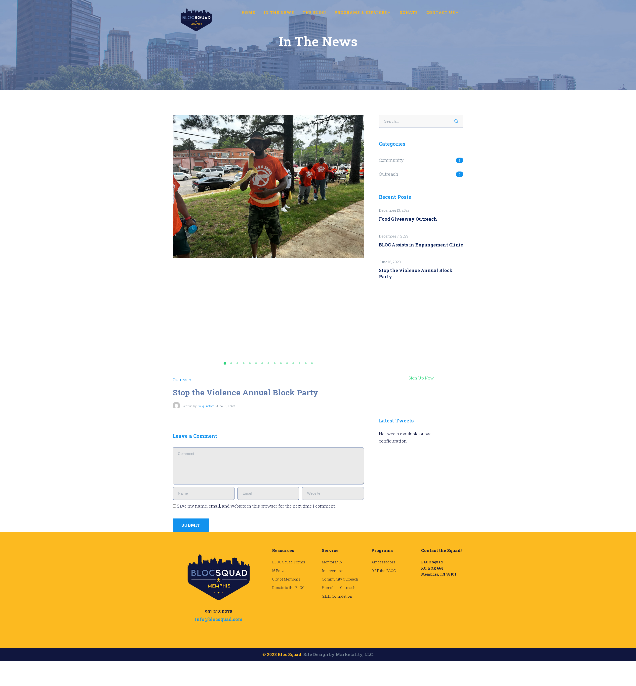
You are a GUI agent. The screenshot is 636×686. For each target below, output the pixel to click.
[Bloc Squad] (196, 19)
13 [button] (300, 363)
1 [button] (226, 363)
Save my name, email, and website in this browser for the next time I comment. (256, 506)
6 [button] (257, 363)
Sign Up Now (421, 377)
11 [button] (288, 363)
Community (391, 160)
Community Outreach (340, 579)
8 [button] (269, 363)
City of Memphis (286, 579)
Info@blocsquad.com (218, 619)
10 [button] (282, 363)
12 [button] (294, 363)
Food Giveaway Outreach (408, 219)
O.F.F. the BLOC (383, 570)
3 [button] (238, 363)
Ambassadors (383, 562)
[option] (268, 186)
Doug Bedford (206, 406)
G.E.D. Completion (337, 596)
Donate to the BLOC (288, 587)
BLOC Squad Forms (288, 562)
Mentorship (332, 562)
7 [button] (263, 363)
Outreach (182, 379)
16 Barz (278, 570)
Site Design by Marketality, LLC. (338, 654)
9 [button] (276, 363)
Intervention (333, 570)
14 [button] (307, 363)
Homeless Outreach (339, 587)
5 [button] (251, 363)
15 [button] (313, 363)
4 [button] (244, 363)
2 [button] (232, 363)
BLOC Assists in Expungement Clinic (421, 245)
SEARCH (458, 120)
